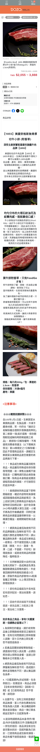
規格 (4, 87)
